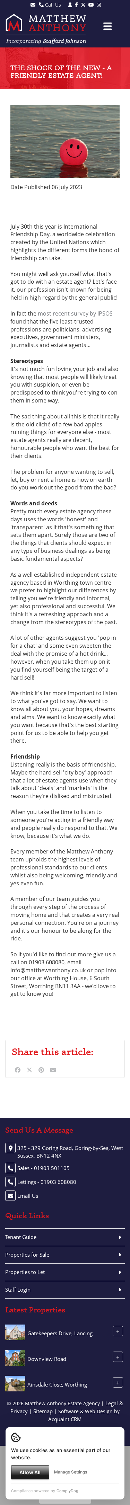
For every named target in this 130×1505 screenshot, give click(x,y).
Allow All (30, 1472)
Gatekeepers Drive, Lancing (60, 1333)
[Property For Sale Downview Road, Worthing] (15, 1357)
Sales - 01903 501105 (43, 1168)
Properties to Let (25, 1271)
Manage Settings (70, 1472)
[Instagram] (99, 4)
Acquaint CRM (65, 1419)
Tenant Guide (20, 1236)
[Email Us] (33, 4)
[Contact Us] (70, 4)
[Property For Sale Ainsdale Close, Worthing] (15, 1383)
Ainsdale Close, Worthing (57, 1384)
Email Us (27, 1195)
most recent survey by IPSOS (75, 313)
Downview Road (46, 1358)
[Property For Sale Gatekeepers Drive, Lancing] (15, 1331)
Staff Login (18, 1289)
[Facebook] (76, 4)
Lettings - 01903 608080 (46, 1181)
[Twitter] (83, 4)
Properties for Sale (27, 1254)
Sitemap (43, 1411)
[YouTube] (91, 4)
